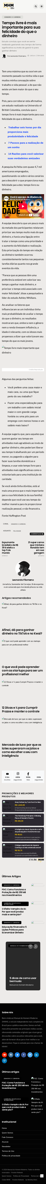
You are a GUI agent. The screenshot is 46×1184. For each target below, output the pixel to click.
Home (4, 1128)
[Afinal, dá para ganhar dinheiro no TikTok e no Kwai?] (23, 613)
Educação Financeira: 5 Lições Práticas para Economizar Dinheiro (14, 929)
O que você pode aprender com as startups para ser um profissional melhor (22, 670)
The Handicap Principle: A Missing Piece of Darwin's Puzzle (28, 817)
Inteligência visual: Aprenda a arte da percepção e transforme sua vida (28, 831)
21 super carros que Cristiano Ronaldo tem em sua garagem (36, 549)
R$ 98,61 (18, 835)
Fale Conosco (7, 1137)
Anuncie (5, 1142)
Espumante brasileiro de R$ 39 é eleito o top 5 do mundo (10, 549)
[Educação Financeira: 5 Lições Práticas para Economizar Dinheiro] (37, 927)
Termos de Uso (8, 1151)
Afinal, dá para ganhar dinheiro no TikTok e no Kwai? (22, 632)
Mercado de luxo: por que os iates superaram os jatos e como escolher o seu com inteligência (21, 750)
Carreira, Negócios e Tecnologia (12, 904)
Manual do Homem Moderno (21, 946)
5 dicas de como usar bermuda (23, 979)
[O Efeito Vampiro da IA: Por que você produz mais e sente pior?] (37, 908)
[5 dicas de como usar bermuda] (23, 966)
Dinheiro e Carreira (11, 885)
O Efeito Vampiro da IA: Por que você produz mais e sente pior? (14, 911)
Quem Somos (7, 1133)
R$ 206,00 (19, 821)
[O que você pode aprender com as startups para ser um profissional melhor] (23, 650)
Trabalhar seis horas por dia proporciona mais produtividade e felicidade (24, 132)
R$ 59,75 (18, 850)
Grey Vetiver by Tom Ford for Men (28, 802)
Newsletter (6, 1146)
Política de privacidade (11, 1156)
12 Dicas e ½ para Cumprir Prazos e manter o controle (20, 709)
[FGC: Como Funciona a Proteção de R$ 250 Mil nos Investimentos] (37, 890)
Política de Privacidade (21, 1176)
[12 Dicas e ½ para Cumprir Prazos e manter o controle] (23, 691)
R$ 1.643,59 (20, 805)
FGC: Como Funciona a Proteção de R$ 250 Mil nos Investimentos (14, 892)
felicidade (17, 531)
